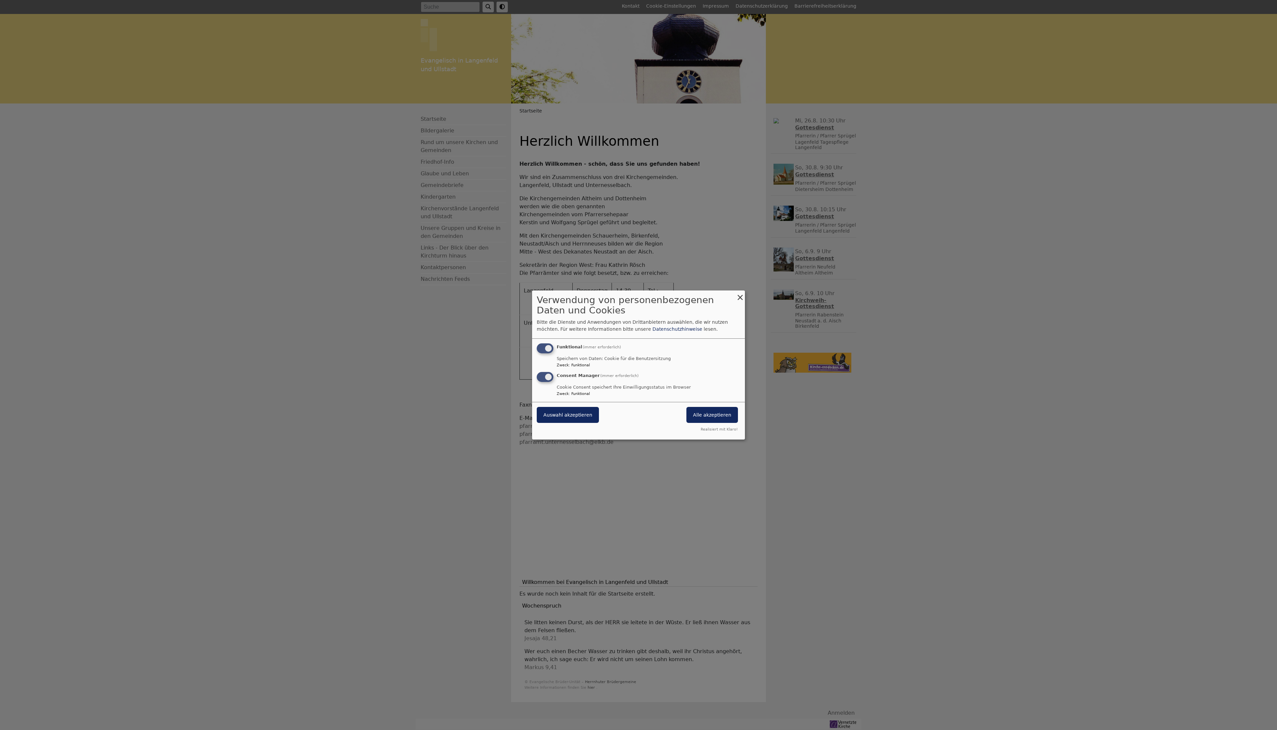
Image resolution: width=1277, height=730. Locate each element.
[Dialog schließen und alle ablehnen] (740, 294)
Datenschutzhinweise (677, 329)
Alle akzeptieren (712, 415)
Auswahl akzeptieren (567, 415)
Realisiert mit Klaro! (719, 429)
